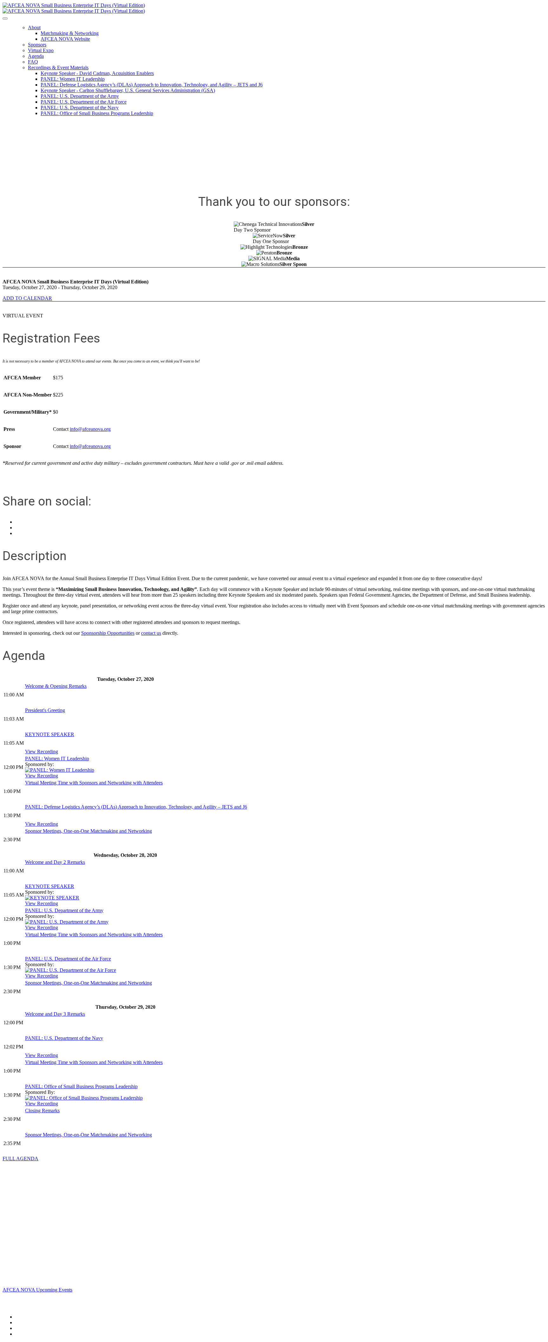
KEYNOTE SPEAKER (49, 734)
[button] (27, 298)
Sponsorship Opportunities (107, 633)
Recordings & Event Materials (58, 67)
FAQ (33, 61)
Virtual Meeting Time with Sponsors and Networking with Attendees (94, 782)
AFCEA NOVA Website (65, 39)
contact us (151, 633)
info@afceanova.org (90, 429)
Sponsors (37, 44)
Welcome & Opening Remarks (56, 686)
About (34, 27)
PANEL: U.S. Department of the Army (80, 96)
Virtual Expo (41, 50)
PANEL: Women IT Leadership (73, 79)
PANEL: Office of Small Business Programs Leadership (97, 113)
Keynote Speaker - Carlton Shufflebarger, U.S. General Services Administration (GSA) (128, 90)
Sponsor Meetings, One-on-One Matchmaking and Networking (88, 831)
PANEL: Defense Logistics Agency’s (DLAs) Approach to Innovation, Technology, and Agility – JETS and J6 (152, 84)
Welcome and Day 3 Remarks (55, 1014)
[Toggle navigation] (5, 18)
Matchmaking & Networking (70, 33)
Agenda (36, 56)
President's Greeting (45, 710)
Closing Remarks (42, 1110)
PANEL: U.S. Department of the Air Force (84, 102)
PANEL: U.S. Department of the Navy (80, 107)
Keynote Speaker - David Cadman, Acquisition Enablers (97, 73)
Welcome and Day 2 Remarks (55, 862)
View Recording (41, 751)
